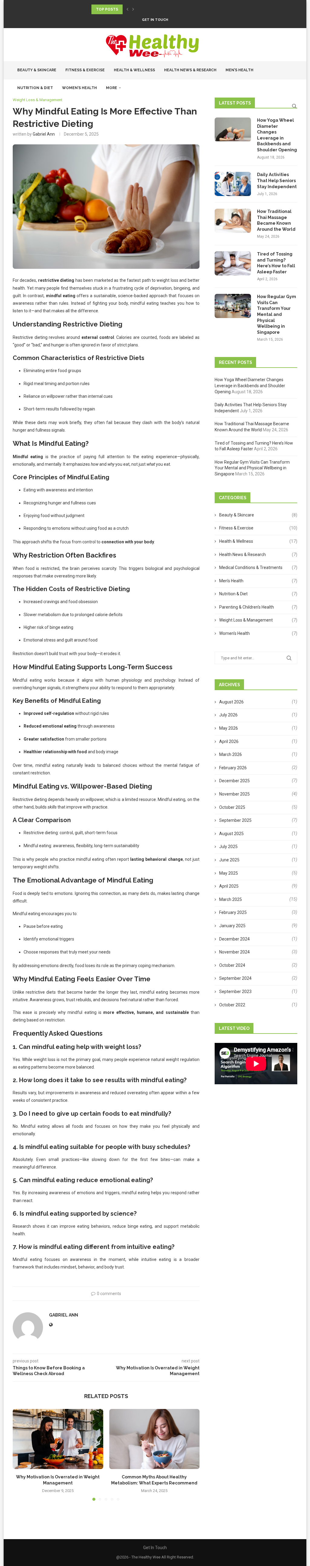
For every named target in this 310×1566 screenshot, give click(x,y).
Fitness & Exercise (85, 70)
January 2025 (232, 925)
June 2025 (229, 859)
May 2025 (228, 873)
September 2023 (235, 991)
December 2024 (234, 939)
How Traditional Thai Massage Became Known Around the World (276, 220)
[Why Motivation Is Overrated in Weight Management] (58, 1439)
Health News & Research (190, 70)
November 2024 (234, 952)
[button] (127, 9)
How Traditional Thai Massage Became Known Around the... (155, 9)
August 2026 (231, 701)
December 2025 (234, 780)
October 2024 (232, 965)
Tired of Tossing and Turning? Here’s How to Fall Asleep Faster (276, 263)
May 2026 (228, 728)
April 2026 (229, 741)
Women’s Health (79, 88)
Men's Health (258, 580)
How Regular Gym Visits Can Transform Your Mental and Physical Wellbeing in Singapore (276, 314)
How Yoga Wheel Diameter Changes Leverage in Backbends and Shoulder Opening (277, 135)
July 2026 (228, 714)
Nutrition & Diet (35, 88)
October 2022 (232, 1004)
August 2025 (231, 833)
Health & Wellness (134, 70)
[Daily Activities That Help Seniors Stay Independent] (233, 184)
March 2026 (230, 754)
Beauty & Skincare (36, 70)
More (111, 88)
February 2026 (233, 767)
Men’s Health (239, 70)
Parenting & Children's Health (258, 607)
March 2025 (230, 899)
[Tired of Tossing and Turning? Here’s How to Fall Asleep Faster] (233, 263)
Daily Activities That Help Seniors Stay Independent (277, 180)
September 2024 (235, 978)
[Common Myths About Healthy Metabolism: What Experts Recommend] (154, 1439)
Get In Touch (155, 20)
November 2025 (234, 794)
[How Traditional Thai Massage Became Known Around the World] (233, 221)
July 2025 (228, 846)
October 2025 (232, 807)
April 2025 (229, 886)
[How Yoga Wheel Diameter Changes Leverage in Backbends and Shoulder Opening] (233, 129)
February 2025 (233, 912)
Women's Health (258, 633)
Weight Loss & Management (258, 620)
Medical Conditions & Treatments (258, 567)
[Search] (294, 106)
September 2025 (235, 820)
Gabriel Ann (44, 134)
